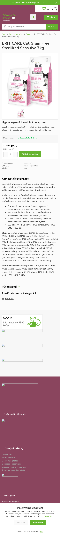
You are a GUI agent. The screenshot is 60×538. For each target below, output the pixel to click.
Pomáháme (7, 454)
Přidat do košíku (30, 154)
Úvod (4, 34)
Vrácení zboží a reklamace (14, 467)
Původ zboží (9, 286)
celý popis (46, 130)
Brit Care (29, 34)
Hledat (51, 26)
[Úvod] (13, 17)
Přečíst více (48, 516)
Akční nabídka (8, 458)
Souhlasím (38, 522)
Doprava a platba (10, 461)
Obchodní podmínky (11, 464)
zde (41, 531)
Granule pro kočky (16, 34)
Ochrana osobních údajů (13, 470)
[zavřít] (56, 3)
